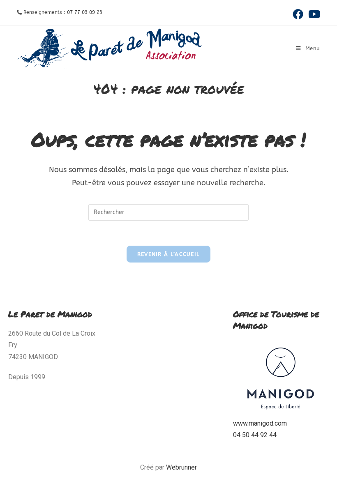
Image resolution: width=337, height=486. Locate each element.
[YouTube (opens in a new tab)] (313, 14)
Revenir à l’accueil (168, 254)
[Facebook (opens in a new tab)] (298, 14)
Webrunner (181, 467)
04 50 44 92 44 (255, 435)
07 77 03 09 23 (84, 12)
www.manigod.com (260, 423)
